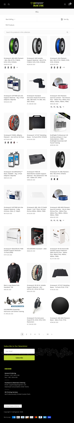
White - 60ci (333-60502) (51, 67)
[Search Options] (68, 32)
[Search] (9, 4)
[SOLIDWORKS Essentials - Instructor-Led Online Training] (14, 301)
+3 (17, 142)
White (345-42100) (5, 142)
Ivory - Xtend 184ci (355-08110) (57, 220)
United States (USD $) (12, 406)
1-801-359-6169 (12, 377)
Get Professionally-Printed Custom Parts (17, 394)
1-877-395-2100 (14, 375)
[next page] (52, 334)
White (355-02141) (51, 106)
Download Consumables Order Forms (17, 387)
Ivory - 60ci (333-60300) (11, 67)
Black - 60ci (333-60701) (54, 179)
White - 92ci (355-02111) (51, 220)
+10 (64, 67)
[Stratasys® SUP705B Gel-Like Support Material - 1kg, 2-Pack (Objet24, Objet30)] (14, 83)
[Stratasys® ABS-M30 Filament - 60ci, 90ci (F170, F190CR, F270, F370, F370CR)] (14, 46)
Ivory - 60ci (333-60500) (57, 67)
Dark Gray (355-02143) (60, 106)
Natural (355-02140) (54, 106)
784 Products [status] (9, 25)
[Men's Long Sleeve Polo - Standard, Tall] (14, 273)
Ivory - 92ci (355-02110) (54, 220)
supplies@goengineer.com (17, 385)
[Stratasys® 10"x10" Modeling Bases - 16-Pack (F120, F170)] (60, 273)
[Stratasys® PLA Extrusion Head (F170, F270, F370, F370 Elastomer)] (37, 306)
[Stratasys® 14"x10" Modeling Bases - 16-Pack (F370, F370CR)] (37, 123)
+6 (63, 107)
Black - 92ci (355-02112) (60, 220)
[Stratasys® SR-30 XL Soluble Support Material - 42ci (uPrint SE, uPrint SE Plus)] (37, 273)
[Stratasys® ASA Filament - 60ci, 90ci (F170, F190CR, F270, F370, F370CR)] (60, 46)
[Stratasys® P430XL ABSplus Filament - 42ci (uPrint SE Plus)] (14, 123)
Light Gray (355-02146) (57, 106)
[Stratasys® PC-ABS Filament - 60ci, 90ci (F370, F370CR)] (60, 159)
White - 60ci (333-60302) (5, 67)
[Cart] (69, 4)
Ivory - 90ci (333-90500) (60, 67)
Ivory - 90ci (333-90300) (14, 67)
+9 (17, 67)
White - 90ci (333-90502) (54, 67)
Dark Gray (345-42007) (8, 142)
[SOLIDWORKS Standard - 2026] (37, 236)
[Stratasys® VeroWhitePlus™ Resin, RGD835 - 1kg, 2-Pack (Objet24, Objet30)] (14, 159)
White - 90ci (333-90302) (8, 67)
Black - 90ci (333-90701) (57, 179)
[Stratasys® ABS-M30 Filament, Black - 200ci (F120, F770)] (60, 306)
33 (47, 334)
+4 (63, 220)
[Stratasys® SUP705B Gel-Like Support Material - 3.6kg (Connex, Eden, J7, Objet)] (14, 195)
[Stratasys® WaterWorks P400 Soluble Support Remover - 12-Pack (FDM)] (14, 236)
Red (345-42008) (14, 142)
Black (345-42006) (11, 142)
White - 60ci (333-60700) (51, 179)
